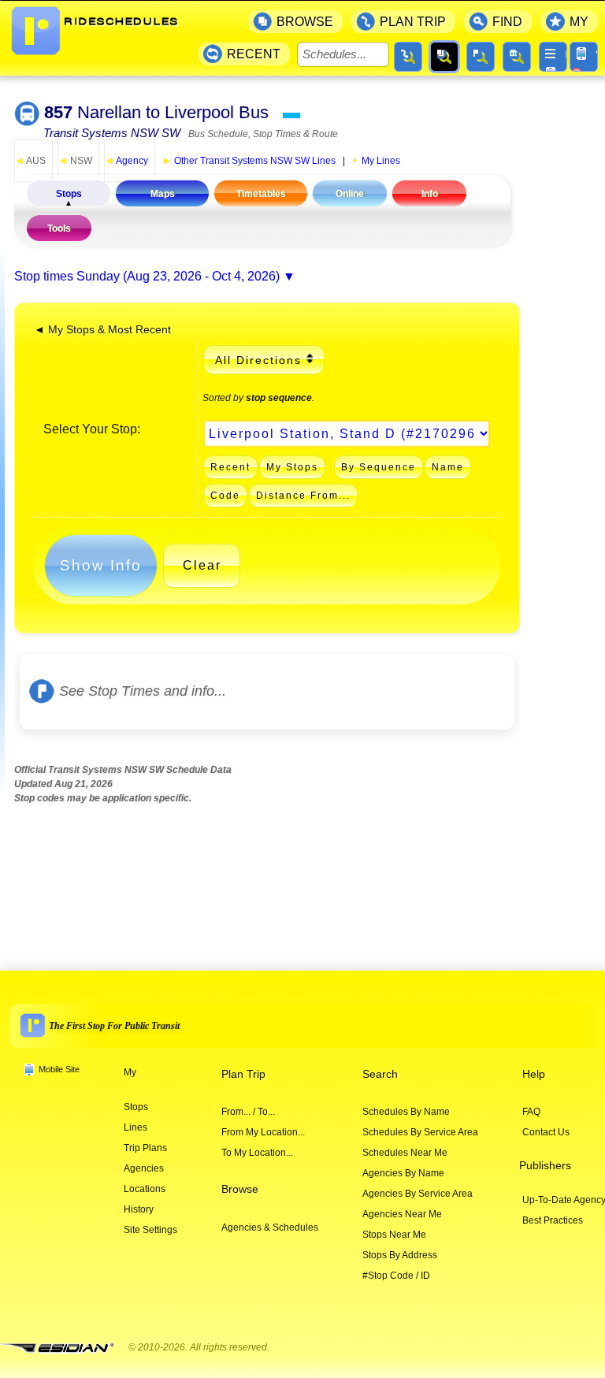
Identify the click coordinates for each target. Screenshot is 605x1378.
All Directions (258, 360)
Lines (135, 1127)
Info (429, 193)
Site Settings (150, 1229)
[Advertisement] (301, 873)
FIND (507, 21)
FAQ (531, 1111)
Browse (239, 1189)
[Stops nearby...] (480, 57)
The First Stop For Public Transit (114, 1025)
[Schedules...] (444, 57)
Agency (126, 160)
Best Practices (552, 1220)
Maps (162, 193)
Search (380, 1074)
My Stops (292, 467)
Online (350, 193)
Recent (230, 467)
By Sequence (378, 467)
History (139, 1209)
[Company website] (63, 1348)
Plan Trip (243, 1074)
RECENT (253, 54)
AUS (30, 160)
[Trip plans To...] (408, 57)
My (130, 1072)
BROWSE (305, 21)
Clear (202, 565)
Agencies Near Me (402, 1214)
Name (448, 467)
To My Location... (257, 1152)
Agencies (144, 1168)
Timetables (261, 193)
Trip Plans (145, 1147)
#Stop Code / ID (396, 1275)
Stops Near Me (394, 1234)
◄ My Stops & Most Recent (102, 330)
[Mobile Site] (584, 57)
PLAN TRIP (413, 21)
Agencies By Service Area (417, 1193)
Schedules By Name (406, 1111)
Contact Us (546, 1132)
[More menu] (553, 57)
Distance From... (303, 495)
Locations (144, 1188)
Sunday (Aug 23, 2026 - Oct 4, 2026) (178, 276)
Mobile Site (59, 1069)
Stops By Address (399, 1255)
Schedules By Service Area (420, 1132)
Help (533, 1074)
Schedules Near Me (404, 1152)
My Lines (381, 160)
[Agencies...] (517, 57)
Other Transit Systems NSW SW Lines (249, 160)
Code (225, 495)
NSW (75, 160)
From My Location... (263, 1132)
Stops (69, 193)
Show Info (101, 565)
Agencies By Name (403, 1173)
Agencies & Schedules (269, 1227)
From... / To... (248, 1111)
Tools (59, 228)
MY (579, 21)
